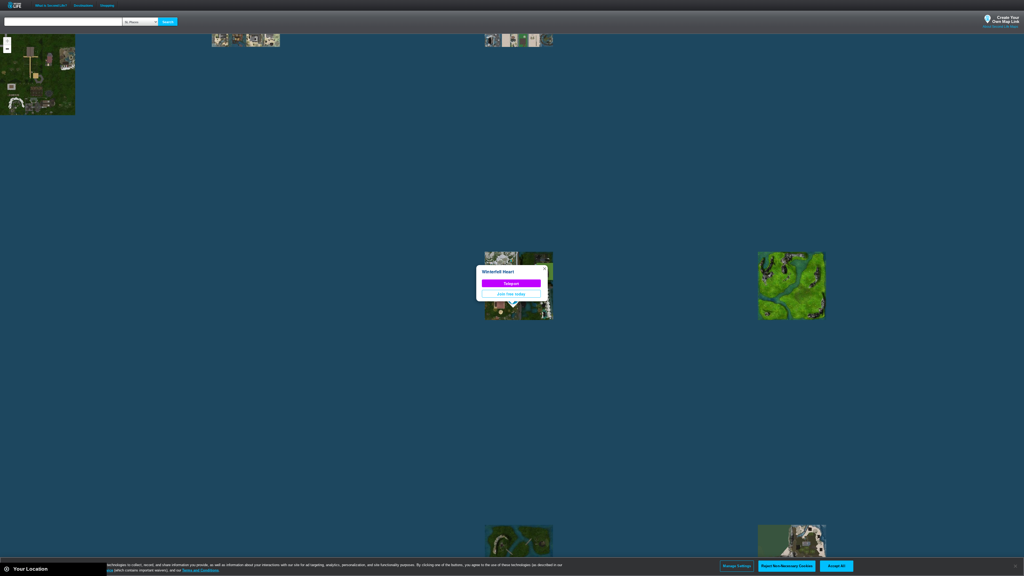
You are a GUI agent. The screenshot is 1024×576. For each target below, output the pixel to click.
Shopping (107, 5)
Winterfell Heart (498, 272)
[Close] (1015, 566)
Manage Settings (737, 566)
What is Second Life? (51, 5)
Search (167, 22)
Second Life (17, 5)
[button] (544, 268)
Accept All (836, 566)
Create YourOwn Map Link (1005, 19)
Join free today (511, 294)
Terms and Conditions (200, 570)
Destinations (83, 5)
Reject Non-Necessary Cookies (787, 566)
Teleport (511, 283)
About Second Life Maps (1000, 27)
